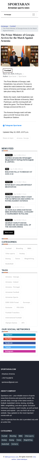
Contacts (15, 444)
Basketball (9, 264)
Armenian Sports (12, 297)
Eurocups (26, 302)
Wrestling (19, 248)
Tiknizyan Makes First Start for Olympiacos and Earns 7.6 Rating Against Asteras (19, 199)
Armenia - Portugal (13, 287)
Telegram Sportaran (13, 125)
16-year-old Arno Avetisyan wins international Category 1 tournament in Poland (19, 212)
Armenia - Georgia (23, 138)
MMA (7, 169)
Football (13, 26)
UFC (23, 323)
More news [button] (9, 233)
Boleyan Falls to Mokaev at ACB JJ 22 (18, 173)
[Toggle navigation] (34, 14)
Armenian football (12, 292)
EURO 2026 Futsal (12, 302)
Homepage (7, 14)
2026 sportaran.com (11, 457)
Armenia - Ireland (12, 282)
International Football (14, 318)
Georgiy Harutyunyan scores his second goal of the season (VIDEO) (18, 225)
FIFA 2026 (20, 307)
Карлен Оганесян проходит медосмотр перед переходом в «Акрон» (19, 160)
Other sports (10, 254)
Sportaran (22, 76)
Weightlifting (29, 259)
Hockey (22, 254)
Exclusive (9, 307)
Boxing (8, 259)
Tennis (8, 207)
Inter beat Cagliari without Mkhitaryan (18, 186)
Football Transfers (12, 313)
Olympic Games (11, 323)
